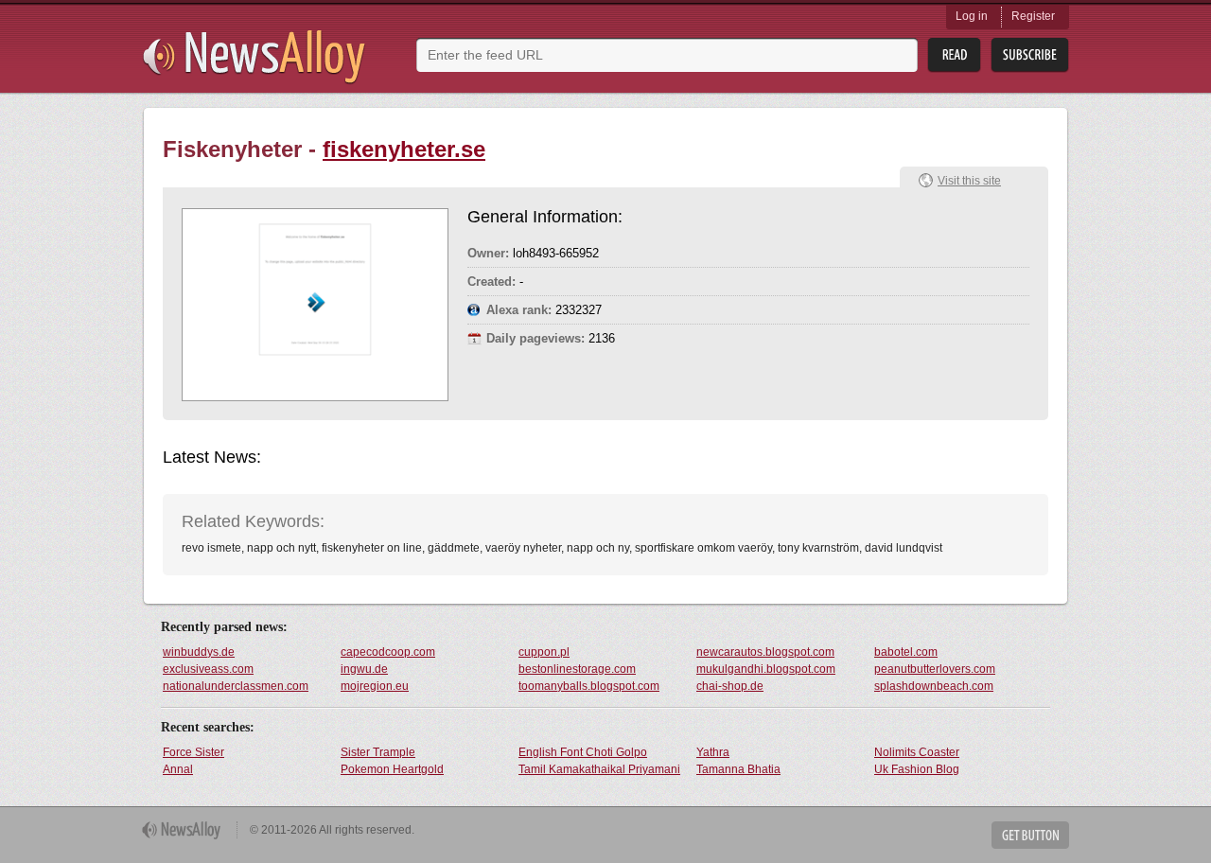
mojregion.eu (375, 686)
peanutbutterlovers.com (934, 669)
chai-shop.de (729, 686)
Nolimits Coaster (916, 752)
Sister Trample (378, 752)
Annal (178, 769)
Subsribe (1030, 55)
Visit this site (969, 180)
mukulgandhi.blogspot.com (765, 669)
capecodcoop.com (388, 652)
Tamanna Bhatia (738, 769)
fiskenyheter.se (404, 149)
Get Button (1030, 835)
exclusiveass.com (208, 669)
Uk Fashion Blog (916, 769)
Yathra (712, 752)
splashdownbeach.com (933, 686)
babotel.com (906, 652)
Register (1033, 16)
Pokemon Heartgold (392, 769)
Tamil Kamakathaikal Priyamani (599, 769)
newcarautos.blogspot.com (765, 652)
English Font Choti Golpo (582, 752)
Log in (972, 16)
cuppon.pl (544, 652)
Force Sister (193, 752)
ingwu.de (364, 669)
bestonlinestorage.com (577, 669)
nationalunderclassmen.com (235, 686)
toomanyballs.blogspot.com (588, 686)
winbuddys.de (199, 652)
